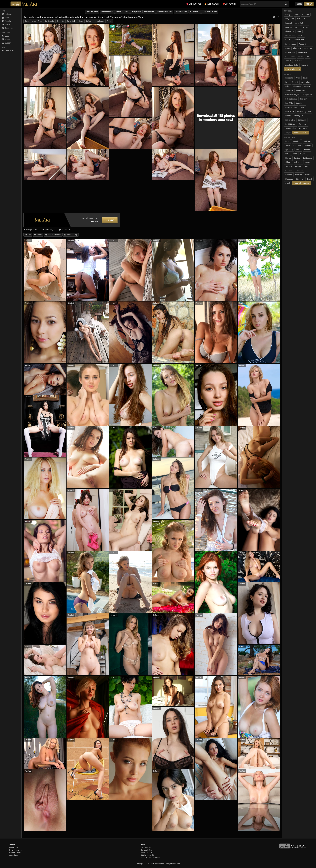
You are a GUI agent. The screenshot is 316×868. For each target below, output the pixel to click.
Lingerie (303, 154)
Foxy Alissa (289, 19)
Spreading (289, 150)
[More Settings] (278, 17)
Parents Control (15, 853)
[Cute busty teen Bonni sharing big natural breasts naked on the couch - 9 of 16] (87, 118)
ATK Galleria (194, 12)
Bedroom (289, 171)
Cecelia (299, 103)
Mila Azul (305, 15)
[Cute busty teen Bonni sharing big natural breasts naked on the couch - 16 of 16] (216, 180)
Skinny (288, 162)
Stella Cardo (290, 36)
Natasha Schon (291, 107)
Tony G (288, 133)
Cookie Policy (146, 853)
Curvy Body (71, 21)
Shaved (288, 158)
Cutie (81, 21)
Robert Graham (291, 99)
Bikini (287, 183)
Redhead (298, 166)
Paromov (302, 124)
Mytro (302, 107)
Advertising (13, 855)
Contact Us (13, 847)
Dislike (39, 235)
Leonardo (289, 78)
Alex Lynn (297, 86)
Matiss (305, 78)
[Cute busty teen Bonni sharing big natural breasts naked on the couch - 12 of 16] (130, 133)
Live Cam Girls (195, 4)
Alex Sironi (303, 128)
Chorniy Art (298, 116)
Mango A (288, 27)
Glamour (298, 175)
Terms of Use (146, 847)
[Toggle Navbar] (4, 3)
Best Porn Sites (107, 12)
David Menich (290, 124)
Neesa (305, 27)
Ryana (287, 48)
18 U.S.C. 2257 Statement (150, 858)
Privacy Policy (146, 850)
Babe (287, 141)
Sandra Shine (290, 128)
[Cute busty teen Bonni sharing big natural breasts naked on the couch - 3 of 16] (173, 55)
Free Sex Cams (181, 12)
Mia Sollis (301, 19)
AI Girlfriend (230, 4)
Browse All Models (292, 69)
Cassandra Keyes (292, 95)
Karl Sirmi (304, 99)
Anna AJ (288, 61)
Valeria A (304, 65)
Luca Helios (305, 82)
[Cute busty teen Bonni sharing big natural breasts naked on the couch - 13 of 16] (44, 164)
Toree (299, 31)
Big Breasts (49, 21)
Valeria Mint (299, 40)
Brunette (60, 21)
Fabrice (288, 116)
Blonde (307, 150)
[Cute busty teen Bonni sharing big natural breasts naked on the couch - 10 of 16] (173, 118)
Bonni (27, 21)
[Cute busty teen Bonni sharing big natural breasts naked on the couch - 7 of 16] (130, 86)
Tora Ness (289, 90)
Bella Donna (290, 57)
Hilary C (288, 15)
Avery (297, 27)
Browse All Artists (300, 133)
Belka (297, 15)
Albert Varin (37, 21)
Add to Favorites (54, 235)
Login (299, 4)
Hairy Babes (136, 12)
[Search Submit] (286, 4)
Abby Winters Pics (210, 12)
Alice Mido (298, 61)
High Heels (298, 162)
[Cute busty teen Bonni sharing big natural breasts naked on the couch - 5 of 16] (258, 39)
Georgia (288, 40)
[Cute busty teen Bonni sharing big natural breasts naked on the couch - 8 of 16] (44, 118)
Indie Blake (289, 112)
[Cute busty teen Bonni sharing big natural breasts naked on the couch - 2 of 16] (87, 55)
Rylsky (287, 86)
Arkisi (298, 78)
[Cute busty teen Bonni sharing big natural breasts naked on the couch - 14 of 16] (87, 164)
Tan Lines (308, 175)
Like (29, 235)
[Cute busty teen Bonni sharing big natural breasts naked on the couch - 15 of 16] (173, 164)
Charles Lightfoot (304, 112)
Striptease (100, 21)
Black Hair (300, 179)
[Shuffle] (273, 17)
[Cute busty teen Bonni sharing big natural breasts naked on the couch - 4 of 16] (216, 55)
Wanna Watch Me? (165, 12)
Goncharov (302, 120)
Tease (295, 154)
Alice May (297, 48)
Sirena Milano (290, 44)
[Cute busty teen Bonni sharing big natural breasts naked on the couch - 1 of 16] (44, 55)
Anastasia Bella (291, 65)
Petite (298, 150)
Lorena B (288, 23)
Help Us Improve (15, 850)
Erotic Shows (149, 12)
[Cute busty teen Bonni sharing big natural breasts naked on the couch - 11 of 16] (258, 149)
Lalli (307, 57)
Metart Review (92, 12)
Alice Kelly (300, 23)
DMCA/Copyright (147, 855)
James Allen (290, 120)
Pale (306, 166)
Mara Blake (302, 52)
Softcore (89, 21)
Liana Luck (289, 31)
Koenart (295, 82)
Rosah (300, 57)
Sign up (309, 4)
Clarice (301, 36)
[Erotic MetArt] (24, 4)
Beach (309, 179)
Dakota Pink (290, 52)
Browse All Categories (301, 183)
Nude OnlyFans (211, 4)
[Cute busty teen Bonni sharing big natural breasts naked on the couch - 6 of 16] (258, 86)
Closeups (299, 171)
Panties (297, 158)
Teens (109, 21)
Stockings (289, 179)
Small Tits (297, 145)
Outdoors (307, 145)
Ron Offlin (289, 103)
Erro (286, 82)
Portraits (288, 175)
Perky (307, 162)
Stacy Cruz (308, 48)
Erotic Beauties (122, 12)
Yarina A (302, 44)
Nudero (307, 86)
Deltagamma (307, 95)
